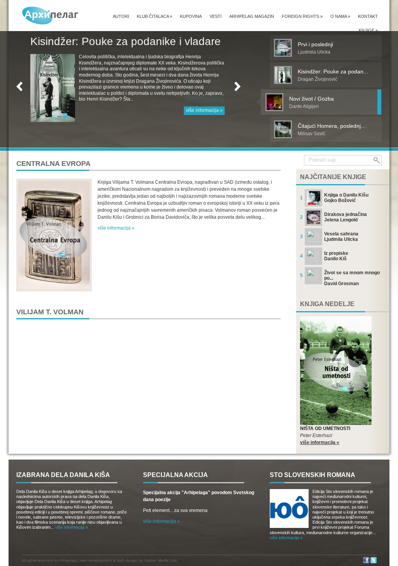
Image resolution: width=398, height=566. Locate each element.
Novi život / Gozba (75, 41)
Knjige (368, 30)
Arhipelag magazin (251, 16)
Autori (121, 16)
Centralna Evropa (53, 163)
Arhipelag (68, 560)
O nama (340, 16)
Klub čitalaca (154, 16)
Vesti (215, 16)
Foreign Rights (302, 16)
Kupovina (191, 16)
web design (127, 560)
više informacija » (204, 98)
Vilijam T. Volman (50, 312)
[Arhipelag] (50, 15)
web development (96, 560)
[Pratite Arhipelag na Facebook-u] (366, 562)
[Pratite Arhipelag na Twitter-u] (373, 562)
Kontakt (368, 16)
